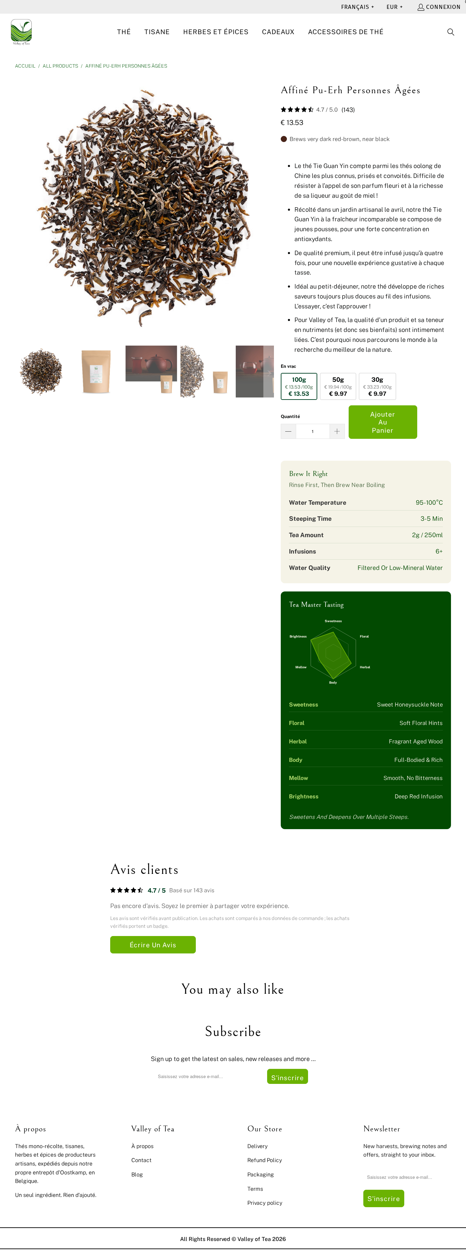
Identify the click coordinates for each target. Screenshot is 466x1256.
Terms (255, 1188)
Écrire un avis (153, 945)
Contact (141, 1160)
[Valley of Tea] (21, 32)
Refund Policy (264, 1160)
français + (357, 7)
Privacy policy (264, 1202)
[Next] (268, 205)
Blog (137, 1174)
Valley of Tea (254, 1239)
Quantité (290, 416)
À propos (142, 1146)
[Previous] (20, 205)
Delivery (257, 1146)
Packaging (260, 1174)
